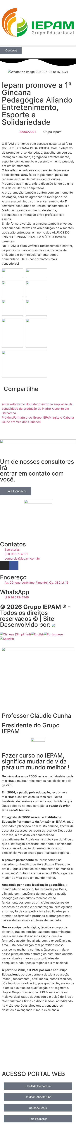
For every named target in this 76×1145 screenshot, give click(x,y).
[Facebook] (13, 565)
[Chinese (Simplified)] (15, 634)
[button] (38, 46)
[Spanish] (7, 639)
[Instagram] (4, 565)
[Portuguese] (53, 634)
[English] (37, 634)
